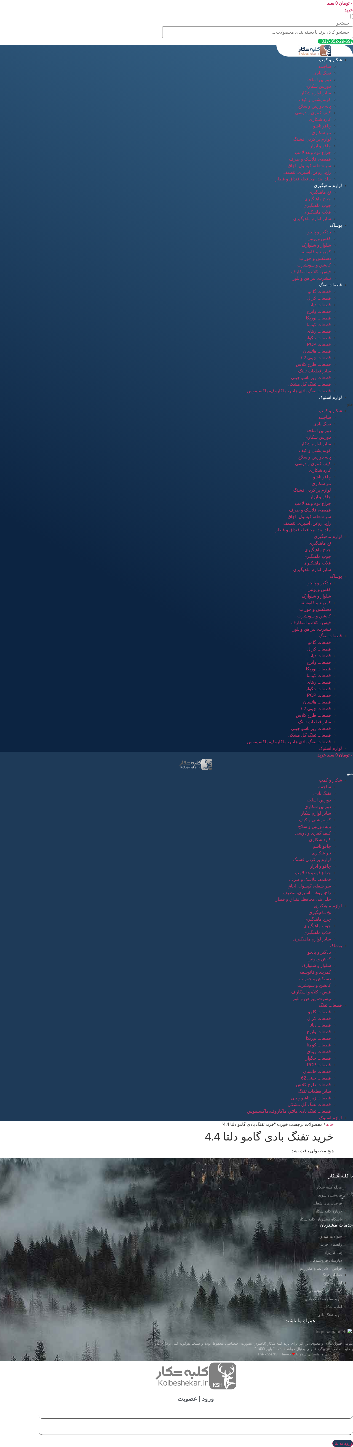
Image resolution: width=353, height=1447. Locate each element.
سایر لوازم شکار (316, 92)
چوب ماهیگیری (317, 205)
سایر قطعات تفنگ (314, 371)
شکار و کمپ (330, 59)
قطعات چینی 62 (316, 357)
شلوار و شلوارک (316, 245)
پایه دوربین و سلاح (314, 106)
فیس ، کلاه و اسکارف (311, 271)
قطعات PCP (319, 344)
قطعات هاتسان (317, 351)
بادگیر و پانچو (319, 232)
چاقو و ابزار (320, 145)
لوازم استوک (330, 397)
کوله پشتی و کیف (315, 99)
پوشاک (336, 225)
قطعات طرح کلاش (313, 364)
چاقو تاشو (322, 126)
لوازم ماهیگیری (328, 185)
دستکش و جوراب (315, 258)
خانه (330, 1124)
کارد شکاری (320, 119)
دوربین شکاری (317, 86)
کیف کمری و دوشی (313, 112)
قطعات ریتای (319, 331)
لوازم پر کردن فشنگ (312, 139)
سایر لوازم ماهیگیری (312, 218)
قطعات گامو (319, 291)
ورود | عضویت (196, 1398)
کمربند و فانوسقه (315, 251)
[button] (351, 16)
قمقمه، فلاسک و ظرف (310, 159)
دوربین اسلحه (318, 79)
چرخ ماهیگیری (317, 198)
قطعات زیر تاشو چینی (311, 377)
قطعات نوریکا (318, 318)
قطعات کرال (319, 298)
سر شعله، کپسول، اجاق (309, 165)
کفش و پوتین (319, 238)
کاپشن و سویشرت (314, 265)
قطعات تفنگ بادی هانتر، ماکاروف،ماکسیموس (289, 390)
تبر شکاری (321, 132)
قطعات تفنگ (330, 285)
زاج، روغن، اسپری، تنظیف (307, 172)
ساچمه (324, 66)
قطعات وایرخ (319, 311)
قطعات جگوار (318, 337)
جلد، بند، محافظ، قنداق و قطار (303, 179)
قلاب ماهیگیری (317, 212)
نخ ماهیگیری (320, 192)
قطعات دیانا (320, 304)
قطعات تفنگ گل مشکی (309, 384)
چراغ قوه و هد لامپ (313, 152)
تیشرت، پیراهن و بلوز (312, 278)
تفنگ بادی (322, 73)
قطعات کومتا (319, 324)
